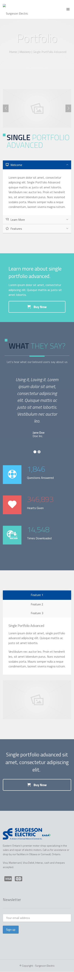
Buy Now (40, 306)
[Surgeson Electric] (15, 9)
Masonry (24, 51)
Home (13, 51)
